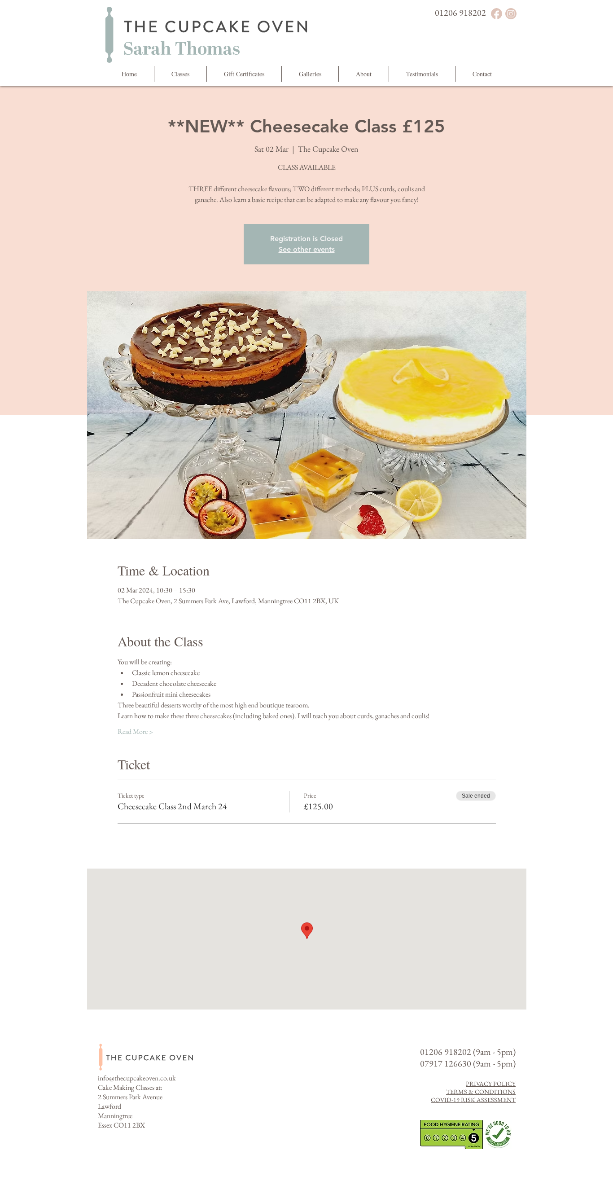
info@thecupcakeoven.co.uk (137, 1078)
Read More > (135, 731)
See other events (307, 249)
